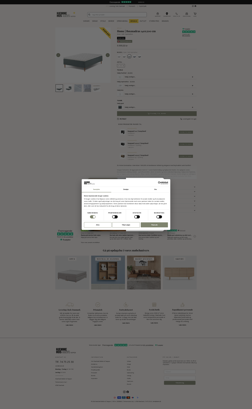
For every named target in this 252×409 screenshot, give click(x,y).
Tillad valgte (126, 225)
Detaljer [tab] (126, 189)
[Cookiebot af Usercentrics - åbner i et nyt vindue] (159, 182)
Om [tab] (155, 189)
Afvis (98, 225)
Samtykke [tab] (96, 189)
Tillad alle (154, 225)
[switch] (115, 216)
